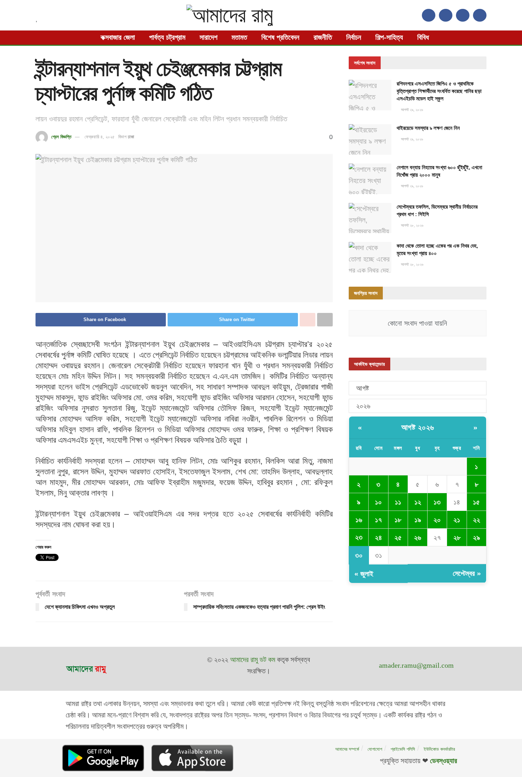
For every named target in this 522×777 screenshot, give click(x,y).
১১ (398, 502)
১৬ (358, 520)
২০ (437, 520)
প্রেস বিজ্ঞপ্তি (61, 136)
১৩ (437, 502)
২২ (476, 520)
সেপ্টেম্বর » (467, 573)
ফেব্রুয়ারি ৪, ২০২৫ (100, 136)
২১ (456, 520)
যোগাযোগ (375, 749)
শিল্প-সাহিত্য (389, 37)
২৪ (378, 537)
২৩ (359, 537)
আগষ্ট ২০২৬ (417, 427)
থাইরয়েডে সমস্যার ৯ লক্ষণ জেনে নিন (428, 128)
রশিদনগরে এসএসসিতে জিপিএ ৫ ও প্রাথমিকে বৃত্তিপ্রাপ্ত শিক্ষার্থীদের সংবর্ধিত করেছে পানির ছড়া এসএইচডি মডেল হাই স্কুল (439, 91)
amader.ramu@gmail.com (416, 665)
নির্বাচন (353, 37)
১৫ (476, 502)
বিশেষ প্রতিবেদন (280, 37)
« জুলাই (363, 574)
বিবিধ (423, 37)
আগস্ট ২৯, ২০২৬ (411, 110)
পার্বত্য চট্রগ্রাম (167, 37)
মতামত (239, 37)
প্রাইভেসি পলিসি (403, 749)
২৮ (457, 537)
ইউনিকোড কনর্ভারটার (439, 749)
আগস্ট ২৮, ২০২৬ (411, 225)
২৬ (417, 537)
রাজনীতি (323, 37)
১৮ (398, 520)
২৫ (398, 537)
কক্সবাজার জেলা (117, 37)
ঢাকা (131, 136)
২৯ (476, 537)
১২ (417, 502)
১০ (378, 502)
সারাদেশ (208, 37)
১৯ (417, 520)
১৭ (378, 520)
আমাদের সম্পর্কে (347, 749)
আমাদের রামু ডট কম (252, 659)
